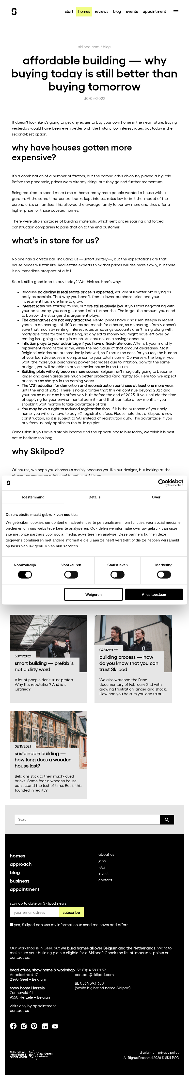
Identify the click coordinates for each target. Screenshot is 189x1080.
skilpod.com (88, 46)
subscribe (71, 912)
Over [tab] (156, 497)
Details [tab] (95, 497)
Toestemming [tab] (33, 497)
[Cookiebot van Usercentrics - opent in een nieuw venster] (161, 483)
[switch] (71, 575)
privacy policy (168, 1052)
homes (84, 11)
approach (21, 864)
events (132, 11)
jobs (102, 860)
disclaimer (148, 1052)
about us (106, 854)
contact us (19, 957)
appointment (154, 11)
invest (103, 873)
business (19, 880)
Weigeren (93, 594)
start (69, 11)
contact (105, 879)
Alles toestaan (154, 594)
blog (117, 11)
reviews (101, 11)
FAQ (102, 867)
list (126, 952)
